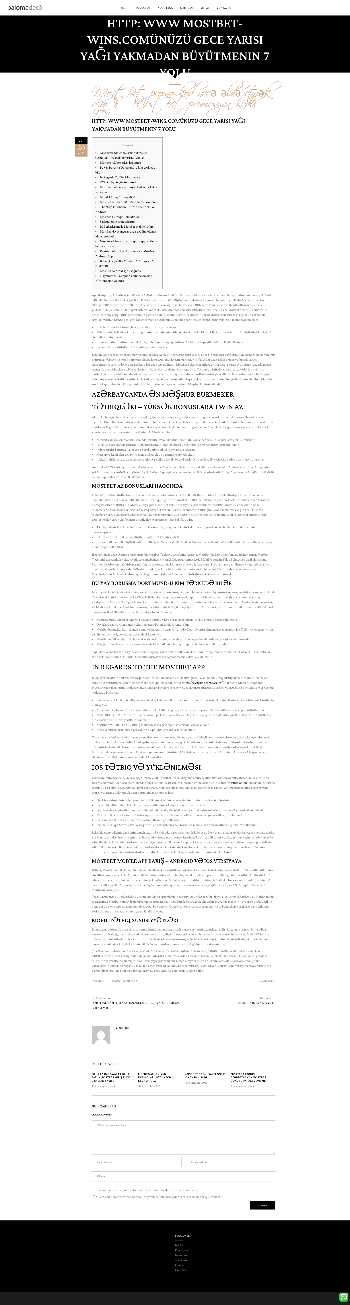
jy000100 (98, 981)
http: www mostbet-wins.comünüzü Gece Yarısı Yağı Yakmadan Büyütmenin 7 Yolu (168, 125)
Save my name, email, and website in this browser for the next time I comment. (147, 1190)
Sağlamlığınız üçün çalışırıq (117, 222)
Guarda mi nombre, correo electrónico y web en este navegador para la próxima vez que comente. (159, 1197)
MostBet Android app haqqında (120, 271)
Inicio (179, 1245)
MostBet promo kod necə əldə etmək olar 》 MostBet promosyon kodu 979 (181, 100)
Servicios (181, 1260)
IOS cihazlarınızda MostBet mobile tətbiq (127, 227)
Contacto (181, 1270)
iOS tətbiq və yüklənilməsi (118, 182)
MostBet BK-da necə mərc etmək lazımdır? (128, 202)
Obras (179, 1265)
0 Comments (267, 981)
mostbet (116, 981)
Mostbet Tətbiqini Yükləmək (119, 217)
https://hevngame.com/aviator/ (202, 683)
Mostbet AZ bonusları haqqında (120, 163)
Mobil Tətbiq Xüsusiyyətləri (119, 197)
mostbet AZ (130, 981)
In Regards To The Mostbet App (121, 177)
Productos (181, 1250)
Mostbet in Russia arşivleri (255, 1002)
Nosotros (181, 1255)
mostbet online (238, 783)
